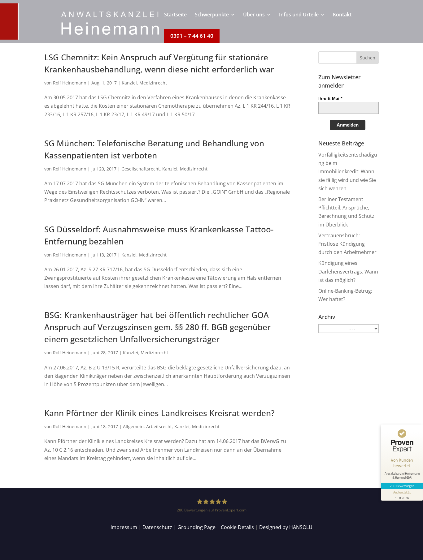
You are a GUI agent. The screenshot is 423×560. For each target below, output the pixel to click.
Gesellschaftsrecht (140, 169)
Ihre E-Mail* (330, 98)
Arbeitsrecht (159, 426)
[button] (367, 57)
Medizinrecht (153, 83)
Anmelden (348, 124)
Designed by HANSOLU (285, 527)
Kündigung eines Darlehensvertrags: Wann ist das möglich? (348, 271)
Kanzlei (129, 83)
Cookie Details (237, 527)
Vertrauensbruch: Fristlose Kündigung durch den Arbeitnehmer (347, 244)
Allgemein (133, 426)
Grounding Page (196, 527)
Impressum (124, 527)
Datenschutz (157, 527)
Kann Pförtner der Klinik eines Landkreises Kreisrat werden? (159, 413)
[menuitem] (175, 20)
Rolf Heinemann (69, 83)
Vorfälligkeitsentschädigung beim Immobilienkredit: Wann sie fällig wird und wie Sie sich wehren (347, 171)
